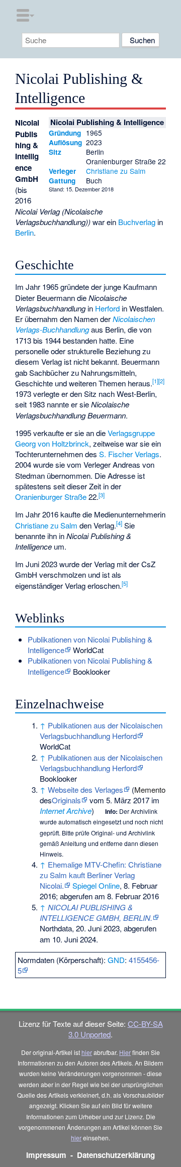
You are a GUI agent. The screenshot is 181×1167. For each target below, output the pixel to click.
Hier (125, 1052)
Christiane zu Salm (115, 171)
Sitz (55, 152)
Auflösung (65, 142)
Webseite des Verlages (85, 789)
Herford (107, 308)
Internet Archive (66, 810)
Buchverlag (136, 222)
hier (86, 1052)
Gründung (65, 133)
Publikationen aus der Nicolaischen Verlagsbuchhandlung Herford (101, 730)
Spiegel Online (96, 885)
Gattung (62, 180)
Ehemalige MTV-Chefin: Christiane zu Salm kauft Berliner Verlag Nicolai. (100, 875)
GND (116, 959)
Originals (66, 800)
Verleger (62, 171)
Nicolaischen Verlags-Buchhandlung (85, 324)
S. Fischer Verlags (129, 454)
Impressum (46, 1154)
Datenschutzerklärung (116, 1154)
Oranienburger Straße (50, 496)
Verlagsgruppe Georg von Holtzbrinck (85, 438)
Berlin (24, 232)
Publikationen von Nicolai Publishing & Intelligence (90, 644)
